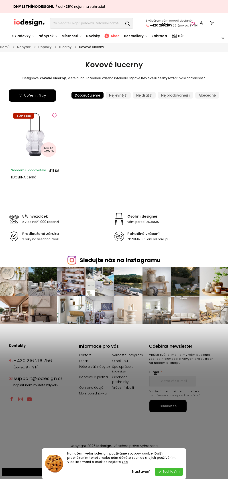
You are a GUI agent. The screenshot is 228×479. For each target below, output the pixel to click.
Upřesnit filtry (35, 95)
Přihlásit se (168, 406)
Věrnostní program (127, 355)
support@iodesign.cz (38, 378)
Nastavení (141, 471)
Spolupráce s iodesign (122, 369)
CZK (164, 24)
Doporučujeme (87, 95)
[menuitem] (24, 38)
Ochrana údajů (91, 387)
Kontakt (85, 355)
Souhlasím (171, 471)
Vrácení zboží (123, 387)
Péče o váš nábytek (94, 366)
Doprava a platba (93, 377)
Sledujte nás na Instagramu (120, 260)
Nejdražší (144, 95)
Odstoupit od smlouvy (22, 472)
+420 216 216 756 (33, 361)
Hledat (127, 23)
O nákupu (120, 361)
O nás (84, 361)
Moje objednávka (93, 393)
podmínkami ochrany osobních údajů (174, 395)
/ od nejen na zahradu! (59, 6)
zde (125, 462)
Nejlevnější (118, 95)
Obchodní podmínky (120, 379)
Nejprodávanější (175, 95)
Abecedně (207, 95)
